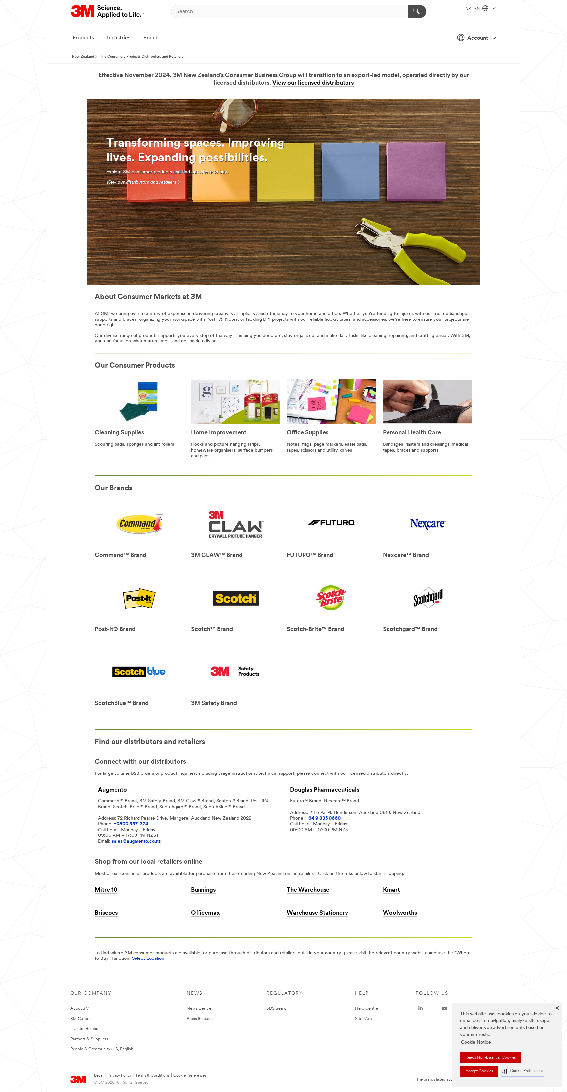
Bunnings (203, 890)
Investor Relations (86, 1029)
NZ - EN (473, 9)
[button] (522, 1071)
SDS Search (277, 1008)
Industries (118, 38)
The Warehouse (308, 890)
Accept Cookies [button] (479, 1071)
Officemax (205, 913)
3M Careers (81, 1019)
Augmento (112, 790)
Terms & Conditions (152, 1076)
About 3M (79, 1008)
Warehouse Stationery (317, 913)
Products (83, 38)
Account (477, 38)
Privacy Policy (120, 1076)
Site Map (363, 1019)
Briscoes (106, 913)
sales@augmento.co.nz (136, 841)
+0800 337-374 (131, 824)
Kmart (391, 890)
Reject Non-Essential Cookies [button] (491, 1058)
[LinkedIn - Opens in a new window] (421, 1009)
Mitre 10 (106, 890)
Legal (99, 1076)
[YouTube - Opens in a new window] (444, 1009)
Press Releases (201, 1019)
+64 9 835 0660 (323, 818)
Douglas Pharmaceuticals (324, 790)
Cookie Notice (476, 1042)
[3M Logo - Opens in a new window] (108, 11)
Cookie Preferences (189, 1076)
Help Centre (366, 1008)
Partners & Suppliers (89, 1039)
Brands (151, 38)
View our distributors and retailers (141, 182)
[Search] (417, 11)
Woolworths (400, 913)
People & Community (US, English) (102, 1049)
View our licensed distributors (313, 83)
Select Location (148, 958)
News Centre (199, 1008)
